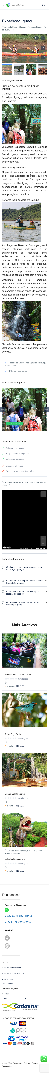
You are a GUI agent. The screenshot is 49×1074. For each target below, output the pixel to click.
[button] (43, 57)
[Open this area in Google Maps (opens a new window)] (7, 547)
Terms (33, 548)
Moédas (5, 993)
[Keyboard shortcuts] (21, 548)
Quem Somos (7, 983)
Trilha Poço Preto (13, 734)
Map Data (26, 548)
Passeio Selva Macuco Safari (18, 674)
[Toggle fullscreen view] (43, 494)
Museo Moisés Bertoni (15, 793)
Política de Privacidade (11, 967)
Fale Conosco (7, 979)
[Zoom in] (43, 538)
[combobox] (15, 998)
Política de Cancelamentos (13, 973)
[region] (24, 519)
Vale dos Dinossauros (15, 859)
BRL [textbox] (5, 998)
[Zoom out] (43, 543)
